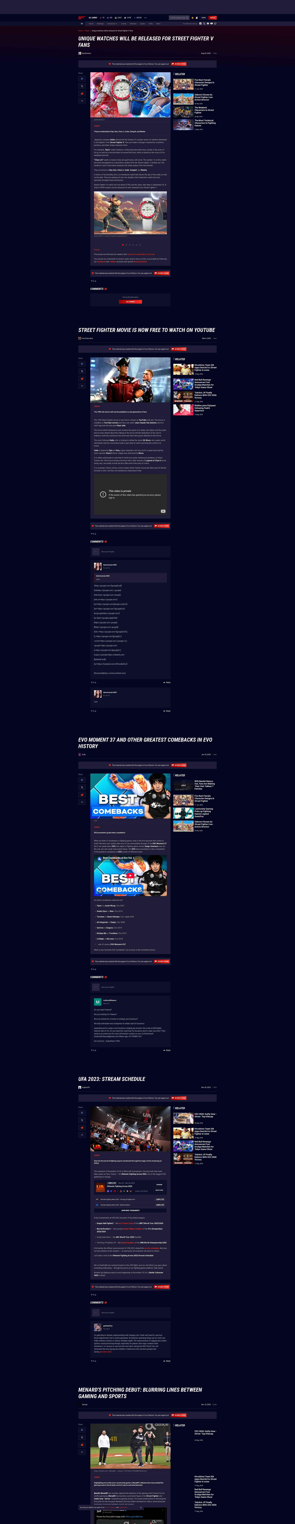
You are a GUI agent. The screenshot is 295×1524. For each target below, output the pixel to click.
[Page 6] (140, 245)
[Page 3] (130, 245)
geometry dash (105, 1349)
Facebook (101, 262)
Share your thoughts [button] (107, 552)
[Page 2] (126, 245)
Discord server (140, 262)
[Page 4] (133, 245)
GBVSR (139, 18)
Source (97, 250)
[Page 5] (136, 245)
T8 (103, 18)
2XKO (120, 18)
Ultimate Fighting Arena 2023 (119, 1186)
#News (97, 126)
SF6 (111, 18)
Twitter (112, 262)
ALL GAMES (93, 18)
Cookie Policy (123, 1507)
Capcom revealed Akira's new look (141, 254)
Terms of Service (110, 1507)
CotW (129, 18)
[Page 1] (123, 245)
